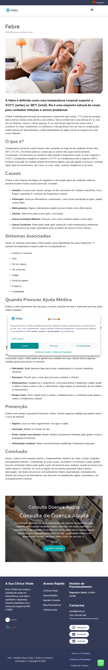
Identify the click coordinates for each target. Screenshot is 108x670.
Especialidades (50, 595)
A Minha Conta (50, 609)
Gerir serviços (17, 339)
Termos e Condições (81, 653)
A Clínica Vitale (50, 590)
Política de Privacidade (62, 352)
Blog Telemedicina (52, 605)
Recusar (54, 346)
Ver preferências (83, 346)
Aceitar (25, 346)
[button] (92, 9)
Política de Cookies (43, 352)
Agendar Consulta (54, 548)
